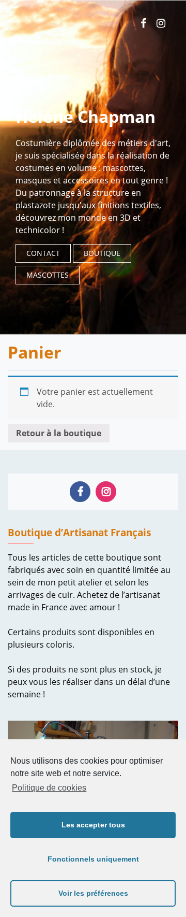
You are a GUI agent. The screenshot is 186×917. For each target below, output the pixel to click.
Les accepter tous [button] (93, 825)
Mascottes (47, 275)
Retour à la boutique (58, 433)
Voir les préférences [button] (93, 893)
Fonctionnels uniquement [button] (93, 859)
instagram (161, 23)
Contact (43, 253)
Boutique (102, 253)
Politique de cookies (49, 787)
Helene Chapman (86, 116)
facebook (143, 23)
